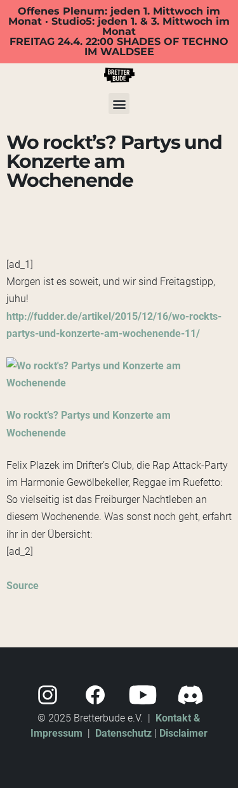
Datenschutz (123, 733)
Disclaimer (183, 733)
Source (22, 586)
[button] (119, 103)
